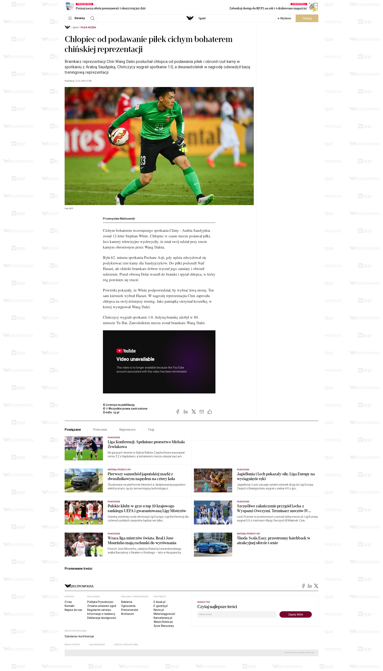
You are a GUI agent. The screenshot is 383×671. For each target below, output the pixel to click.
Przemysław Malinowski (119, 218)
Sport (75, 27)
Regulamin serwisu (99, 609)
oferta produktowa (126, 644)
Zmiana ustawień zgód (101, 605)
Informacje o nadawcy (101, 613)
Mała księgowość (164, 613)
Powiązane (73, 429)
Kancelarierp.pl (163, 617)
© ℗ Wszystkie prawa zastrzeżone (125, 408)
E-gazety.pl (161, 605)
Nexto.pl (159, 609)
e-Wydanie (284, 18)
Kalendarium (97, 644)
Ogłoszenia (128, 605)
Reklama (126, 602)
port (202, 18)
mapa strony (72, 644)
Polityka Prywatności (100, 602)
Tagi (151, 429)
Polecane (100, 429)
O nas (68, 602)
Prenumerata (129, 609)
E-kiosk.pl (159, 602)
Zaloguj (307, 18)
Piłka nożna (88, 27)
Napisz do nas (73, 609)
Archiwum (127, 613)
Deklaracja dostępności (101, 617)
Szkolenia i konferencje (79, 636)
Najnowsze (127, 429)
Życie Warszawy (164, 625)
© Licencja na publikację (119, 404)
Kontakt (69, 605)
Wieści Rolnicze (163, 621)
